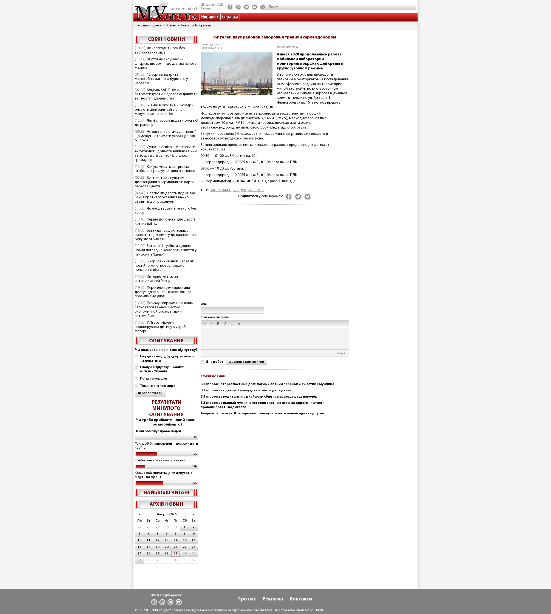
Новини (208, 17)
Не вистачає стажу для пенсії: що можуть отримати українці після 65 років (165, 136)
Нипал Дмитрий (287, 47)
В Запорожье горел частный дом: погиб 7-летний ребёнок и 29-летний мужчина (267, 384)
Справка (230, 17)
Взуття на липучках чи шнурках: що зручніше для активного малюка (166, 64)
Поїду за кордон (153, 378)
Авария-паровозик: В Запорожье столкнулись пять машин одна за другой (262, 413)
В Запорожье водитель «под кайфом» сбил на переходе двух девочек (259, 396)
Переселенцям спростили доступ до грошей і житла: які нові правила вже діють (163, 292)
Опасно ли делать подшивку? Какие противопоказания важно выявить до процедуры (165, 197)
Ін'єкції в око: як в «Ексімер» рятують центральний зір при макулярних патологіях (164, 110)
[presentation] (204, 324)
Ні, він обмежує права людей (158, 431)
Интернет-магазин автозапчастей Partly (156, 279)
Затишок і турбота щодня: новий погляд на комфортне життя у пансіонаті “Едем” (166, 250)
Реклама (272, 599)
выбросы (256, 190)
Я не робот (215, 362)
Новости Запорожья (196, 25)
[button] (204, 324)
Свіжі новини (166, 39)
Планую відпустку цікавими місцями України (162, 369)
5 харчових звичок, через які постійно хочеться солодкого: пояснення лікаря (165, 266)
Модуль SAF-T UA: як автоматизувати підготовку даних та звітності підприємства (166, 94)
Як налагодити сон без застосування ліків (160, 50)
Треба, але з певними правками (160, 460)
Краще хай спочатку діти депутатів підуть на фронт (163, 475)
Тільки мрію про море (157, 386)
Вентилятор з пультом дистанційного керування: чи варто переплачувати (164, 182)
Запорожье (220, 190)
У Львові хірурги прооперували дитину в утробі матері (161, 327)
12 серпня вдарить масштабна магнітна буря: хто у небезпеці (161, 79)
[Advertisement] (275, 258)
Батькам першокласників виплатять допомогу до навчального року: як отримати (166, 235)
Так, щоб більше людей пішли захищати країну (166, 446)
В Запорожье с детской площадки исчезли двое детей (246, 390)
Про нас (246, 599)
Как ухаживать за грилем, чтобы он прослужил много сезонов (165, 169)
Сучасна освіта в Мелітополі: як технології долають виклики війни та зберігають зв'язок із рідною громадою (166, 153)
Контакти (300, 599)
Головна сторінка (148, 25)
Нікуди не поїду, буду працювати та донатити (167, 358)
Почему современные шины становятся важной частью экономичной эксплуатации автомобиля (164, 309)
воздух (239, 190)
